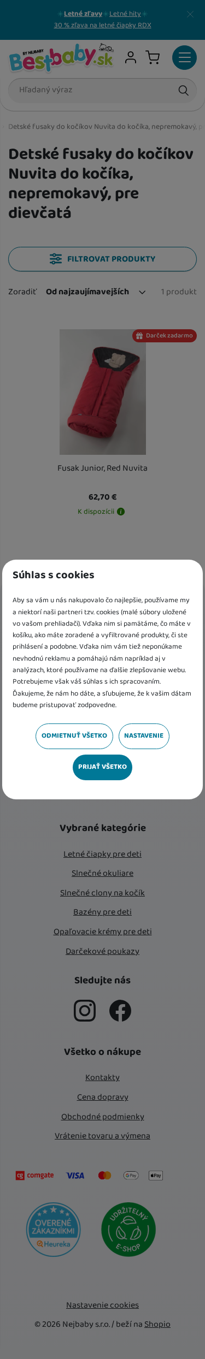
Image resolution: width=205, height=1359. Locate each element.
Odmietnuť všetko (74, 735)
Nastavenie (143, 735)
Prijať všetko (102, 767)
